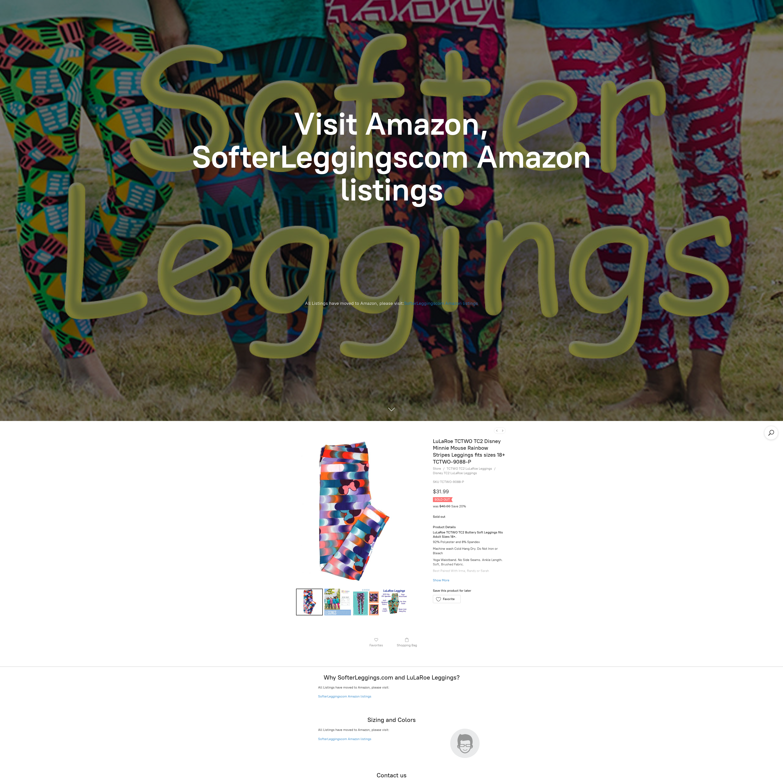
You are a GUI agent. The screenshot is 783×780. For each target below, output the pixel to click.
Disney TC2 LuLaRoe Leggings (455, 473)
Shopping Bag (407, 645)
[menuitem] (497, 431)
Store (437, 468)
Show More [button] (441, 580)
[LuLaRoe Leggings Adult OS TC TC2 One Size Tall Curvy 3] (394, 602)
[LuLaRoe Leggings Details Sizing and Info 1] (337, 602)
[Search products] (771, 432)
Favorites (376, 645)
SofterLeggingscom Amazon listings (441, 303)
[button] (447, 599)
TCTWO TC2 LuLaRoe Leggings (469, 468)
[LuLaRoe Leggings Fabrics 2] (366, 602)
